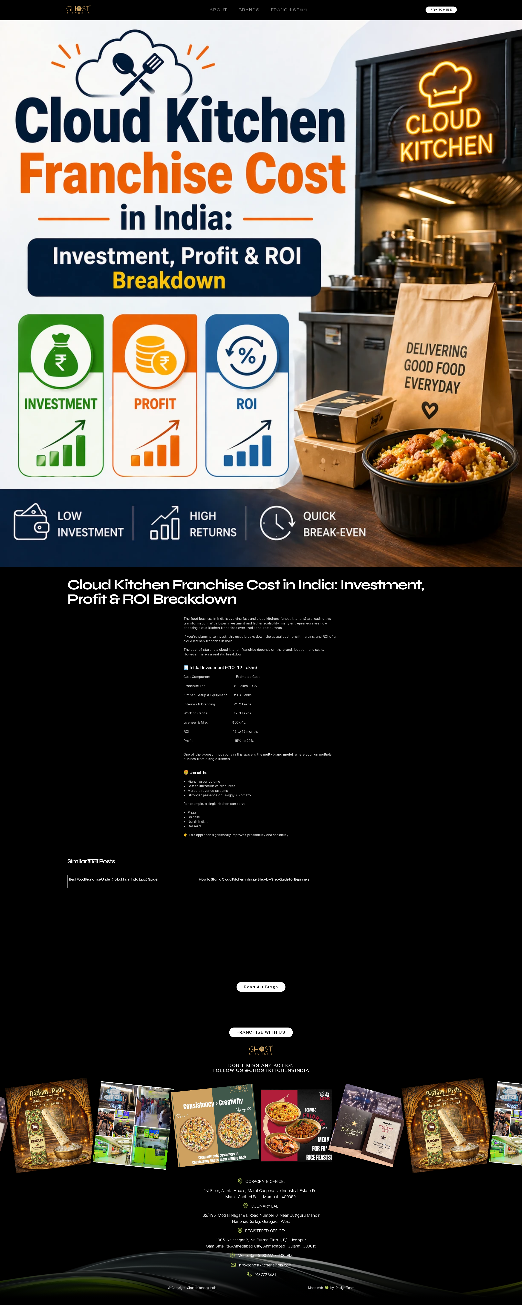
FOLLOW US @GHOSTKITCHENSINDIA (261, 1070)
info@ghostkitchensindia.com (265, 1265)
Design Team (344, 1288)
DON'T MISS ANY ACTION (261, 1065)
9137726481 (265, 1274)
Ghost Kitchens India (201, 1288)
